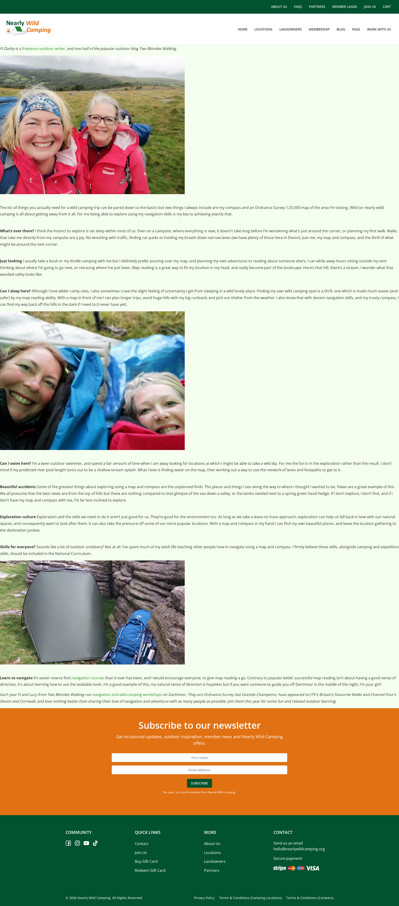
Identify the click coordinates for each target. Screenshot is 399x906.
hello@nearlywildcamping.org (299, 849)
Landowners (290, 29)
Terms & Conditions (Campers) (309, 898)
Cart (387, 6)
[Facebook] (68, 843)
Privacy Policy (204, 898)
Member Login (344, 6)
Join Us (370, 6)
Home (243, 29)
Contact (141, 843)
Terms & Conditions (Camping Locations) (250, 898)
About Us (279, 6)
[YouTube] (86, 843)
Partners (317, 6)
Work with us (379, 29)
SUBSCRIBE (199, 783)
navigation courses (87, 677)
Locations (263, 29)
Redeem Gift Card (150, 870)
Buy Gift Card (146, 861)
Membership (319, 29)
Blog (341, 29)
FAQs (298, 6)
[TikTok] (95, 843)
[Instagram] (77, 843)
